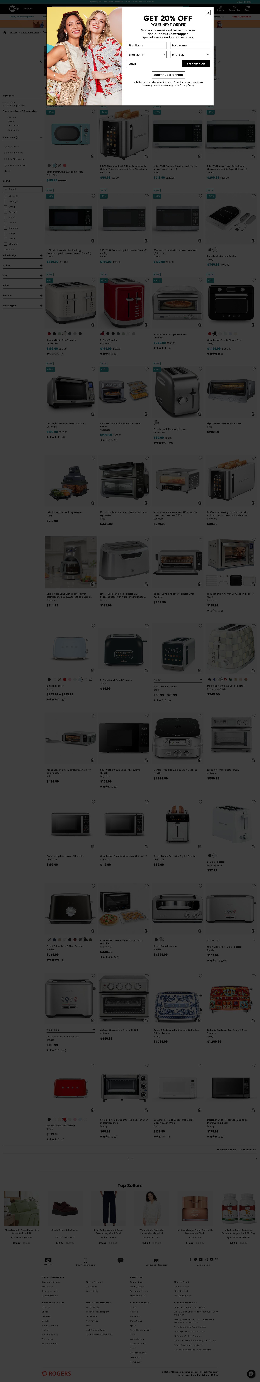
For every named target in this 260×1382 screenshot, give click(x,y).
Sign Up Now (196, 63)
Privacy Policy (187, 85)
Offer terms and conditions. (188, 82)
